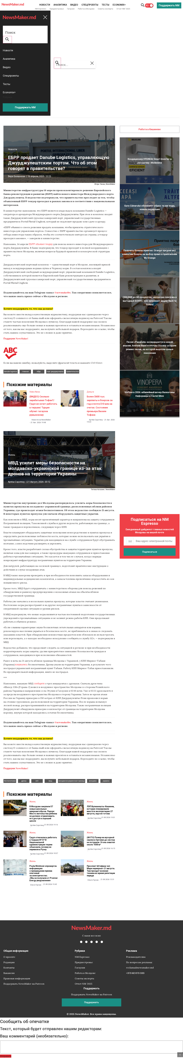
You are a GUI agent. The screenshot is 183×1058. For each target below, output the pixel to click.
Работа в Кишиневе (150, 129)
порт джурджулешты (55, 372)
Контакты (8, 967)
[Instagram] (91, 942)
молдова (93, 781)
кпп (37, 781)
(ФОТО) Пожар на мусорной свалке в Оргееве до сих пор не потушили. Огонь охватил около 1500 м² (101, 841)
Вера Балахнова (16, 176)
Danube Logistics (10, 372)
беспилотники (10, 781)
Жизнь (11, 455)
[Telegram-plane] (102, 942)
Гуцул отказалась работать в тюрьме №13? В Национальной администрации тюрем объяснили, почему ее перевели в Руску (43, 843)
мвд (50, 781)
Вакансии (9, 973)
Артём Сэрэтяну (96, 420)
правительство (72, 372)
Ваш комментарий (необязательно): (34, 1036)
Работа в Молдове (86, 9)
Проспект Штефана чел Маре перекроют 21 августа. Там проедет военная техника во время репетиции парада (101, 871)
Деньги (90, 392)
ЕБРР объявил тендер (41, 244)
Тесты (105, 4)
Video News (34, 392)
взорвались (21, 664)
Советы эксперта (105, 9)
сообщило (39, 683)
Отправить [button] (5, 1056)
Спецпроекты (89, 4)
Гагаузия (70, 9)
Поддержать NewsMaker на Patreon (23, 983)
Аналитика (60, 4)
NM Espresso (40, 9)
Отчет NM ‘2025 (123, 9)
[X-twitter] (86, 942)
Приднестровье (57, 9)
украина (106, 781)
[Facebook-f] (81, 942)
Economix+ (119, 4)
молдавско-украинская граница (71, 781)
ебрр (38, 372)
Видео (74, 4)
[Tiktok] (97, 942)
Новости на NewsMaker (41, 420)
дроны (23, 781)
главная (25, 372)
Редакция (9, 962)
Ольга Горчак (35, 885)
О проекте (9, 956)
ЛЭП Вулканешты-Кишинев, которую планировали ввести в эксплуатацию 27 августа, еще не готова (100, 810)
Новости (44, 4)
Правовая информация (16, 978)
